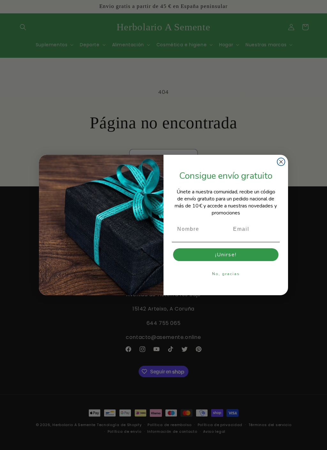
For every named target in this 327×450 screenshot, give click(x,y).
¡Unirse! (226, 254)
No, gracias (226, 273)
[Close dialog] (281, 162)
